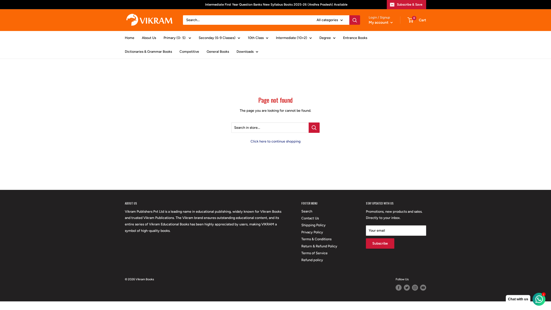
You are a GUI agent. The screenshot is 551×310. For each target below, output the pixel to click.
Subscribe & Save (409, 4)
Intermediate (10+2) (291, 38)
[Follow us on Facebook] (399, 288)
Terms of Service (314, 253)
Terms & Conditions (316, 239)
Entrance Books (355, 38)
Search (306, 211)
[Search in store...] (314, 127)
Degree (325, 38)
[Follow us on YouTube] (423, 288)
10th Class (256, 38)
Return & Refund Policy (319, 246)
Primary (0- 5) (175, 38)
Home (129, 38)
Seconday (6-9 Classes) (217, 38)
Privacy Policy (312, 232)
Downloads (245, 52)
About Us (149, 38)
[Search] (354, 20)
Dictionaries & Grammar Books (148, 52)
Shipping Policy (313, 225)
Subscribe (380, 243)
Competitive (189, 52)
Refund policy (312, 260)
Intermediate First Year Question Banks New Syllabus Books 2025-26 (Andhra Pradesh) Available (276, 4)
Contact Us (310, 218)
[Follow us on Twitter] (407, 288)
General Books (218, 52)
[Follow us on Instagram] (415, 288)
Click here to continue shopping (275, 141)
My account (379, 22)
